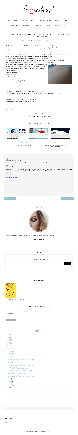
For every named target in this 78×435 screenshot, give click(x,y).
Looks (56, 20)
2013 (8, 344)
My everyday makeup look (14, 375)
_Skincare (24, 20)
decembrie (11, 348)
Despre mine (57, 25)
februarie (10, 384)
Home (8, 20)
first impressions (38, 40)
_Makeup (33, 20)
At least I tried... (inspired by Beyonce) (17, 368)
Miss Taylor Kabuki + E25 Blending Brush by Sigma (21, 364)
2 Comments (30, 40)
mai (9, 379)
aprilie (10, 381)
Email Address (10, 313)
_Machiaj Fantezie (27, 25)
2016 (8, 339)
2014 (8, 342)
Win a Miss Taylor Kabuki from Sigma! (17, 373)
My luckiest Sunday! (13, 367)
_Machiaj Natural (66, 20)
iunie (9, 378)
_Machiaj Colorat (14, 25)
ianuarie (10, 385)
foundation (46, 40)
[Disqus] (39, 177)
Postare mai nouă (10, 198)
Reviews (16, 20)
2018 (8, 336)
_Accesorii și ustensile (45, 20)
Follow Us (7, 422)
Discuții (48, 25)
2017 (8, 337)
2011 (8, 347)
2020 (8, 334)
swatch (55, 40)
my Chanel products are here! (15, 357)
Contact (66, 25)
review (51, 40)
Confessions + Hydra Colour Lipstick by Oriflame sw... (21, 370)
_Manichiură (39, 25)
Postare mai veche (67, 198)
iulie (9, 356)
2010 (8, 387)
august (10, 354)
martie (10, 382)
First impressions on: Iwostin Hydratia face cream (20, 365)
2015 (8, 340)
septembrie (11, 353)
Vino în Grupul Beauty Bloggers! (16, 371)
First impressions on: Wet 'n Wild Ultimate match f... (21, 376)
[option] (17, 134)
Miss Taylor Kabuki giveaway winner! (17, 361)
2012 (8, 345)
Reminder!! (11, 362)
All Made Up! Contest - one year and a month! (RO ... (21, 359)
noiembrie (11, 350)
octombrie (11, 351)
